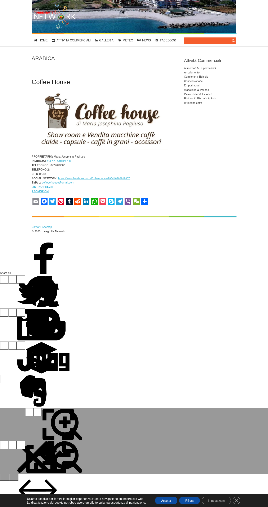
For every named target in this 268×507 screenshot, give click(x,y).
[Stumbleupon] (4, 345)
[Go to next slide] (13, 477)
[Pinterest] (12, 279)
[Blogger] (21, 312)
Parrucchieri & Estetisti (198, 94)
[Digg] (21, 345)
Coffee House (51, 81)
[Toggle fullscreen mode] (29, 412)
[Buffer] (12, 345)
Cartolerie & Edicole (196, 76)
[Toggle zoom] (38, 412)
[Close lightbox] (4, 445)
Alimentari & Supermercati (200, 68)
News (146, 40)
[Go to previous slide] (4, 477)
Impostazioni (216, 500)
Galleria (106, 40)
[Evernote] (4, 379)
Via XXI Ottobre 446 (59, 161)
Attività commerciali (74, 40)
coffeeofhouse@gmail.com (58, 182)
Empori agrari (192, 85)
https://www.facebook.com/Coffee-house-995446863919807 (94, 178)
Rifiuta (189, 500)
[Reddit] (12, 312)
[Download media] (21, 445)
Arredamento (192, 72)
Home (43, 40)
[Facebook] (15, 246)
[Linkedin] (4, 312)
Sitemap (47, 227)
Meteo (128, 40)
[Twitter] (4, 279)
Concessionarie (193, 81)
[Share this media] (12, 445)
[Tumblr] (21, 279)
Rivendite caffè (193, 103)
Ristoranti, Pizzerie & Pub (199, 98)
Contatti (36, 227)
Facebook (168, 40)
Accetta (166, 500)
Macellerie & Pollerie (196, 90)
